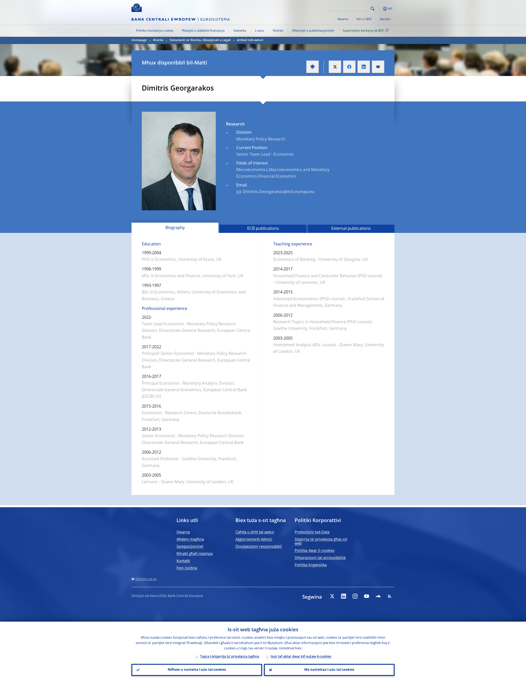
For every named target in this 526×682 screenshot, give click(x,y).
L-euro (259, 30)
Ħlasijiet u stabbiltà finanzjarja (203, 30)
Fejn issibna (186, 568)
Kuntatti (183, 561)
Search (372, 8)
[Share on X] (335, 67)
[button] (380, 8)
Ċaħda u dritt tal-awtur (254, 532)
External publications (351, 229)
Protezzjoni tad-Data (312, 532)
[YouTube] (366, 596)
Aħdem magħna (190, 539)
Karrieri (385, 19)
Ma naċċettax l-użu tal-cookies (329, 670)
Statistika (239, 30)
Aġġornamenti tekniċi (253, 539)
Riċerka (278, 30)
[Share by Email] (378, 67)
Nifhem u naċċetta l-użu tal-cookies (197, 670)
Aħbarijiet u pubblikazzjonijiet (313, 30)
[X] (332, 596)
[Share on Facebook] (349, 67)
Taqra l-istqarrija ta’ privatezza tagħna (229, 656)
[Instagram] (355, 596)
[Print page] (312, 67)
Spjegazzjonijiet (189, 547)
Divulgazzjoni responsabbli (258, 547)
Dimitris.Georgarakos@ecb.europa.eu (278, 192)
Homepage (139, 40)
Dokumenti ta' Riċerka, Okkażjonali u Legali (200, 40)
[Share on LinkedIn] (364, 67)
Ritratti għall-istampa (194, 554)
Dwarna (343, 19)
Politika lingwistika (311, 565)
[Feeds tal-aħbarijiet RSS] (389, 596)
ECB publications (263, 229)
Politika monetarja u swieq (154, 30)
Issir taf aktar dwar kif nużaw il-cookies (301, 656)
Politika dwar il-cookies (315, 551)
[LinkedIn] (343, 596)
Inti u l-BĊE (364, 19)
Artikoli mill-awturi (250, 40)
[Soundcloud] (378, 596)
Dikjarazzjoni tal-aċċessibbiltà (320, 558)
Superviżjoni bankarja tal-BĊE (363, 30)
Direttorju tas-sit (146, 579)
